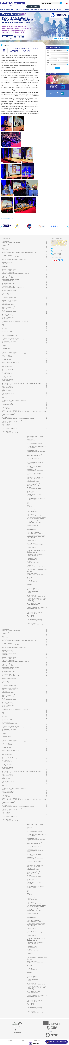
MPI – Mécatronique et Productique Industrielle (11, 336)
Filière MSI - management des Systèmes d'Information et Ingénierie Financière (18, 418)
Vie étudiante (51, 9)
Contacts (66, 9)
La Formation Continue (6, 417)
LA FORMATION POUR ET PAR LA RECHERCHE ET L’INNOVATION (14, 400)
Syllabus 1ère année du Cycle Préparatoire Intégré (12, 298)
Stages (3, 248)
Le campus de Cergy (6, 275)
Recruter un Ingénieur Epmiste (8, 403)
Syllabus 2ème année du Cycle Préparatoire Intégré (12, 277)
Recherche (25, 9)
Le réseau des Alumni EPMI (7, 255)
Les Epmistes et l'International (8, 363)
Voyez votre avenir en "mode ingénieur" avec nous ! (12, 429)
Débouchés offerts (6, 267)
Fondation (4, 345)
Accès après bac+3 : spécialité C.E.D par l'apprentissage (13, 287)
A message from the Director (8, 304)
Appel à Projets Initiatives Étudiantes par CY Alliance (12, 367)
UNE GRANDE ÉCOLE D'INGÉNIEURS (9, 290)
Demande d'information (53, 47)
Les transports (5, 253)
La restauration (5, 249)
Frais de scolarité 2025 (6, 431)
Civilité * (48, 50)
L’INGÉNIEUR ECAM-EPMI (7, 401)
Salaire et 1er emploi (6, 296)
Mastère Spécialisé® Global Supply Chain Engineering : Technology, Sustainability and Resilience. (21, 329)
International (42, 9)
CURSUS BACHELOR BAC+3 (7, 422)
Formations (9, 9)
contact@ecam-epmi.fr (57, 250)
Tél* (58, 60)
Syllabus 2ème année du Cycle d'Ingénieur (10, 279)
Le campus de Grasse (6, 365)
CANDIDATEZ (33, 6)
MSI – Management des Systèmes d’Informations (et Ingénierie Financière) (17, 339)
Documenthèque (36, 1040)
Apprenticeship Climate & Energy (8, 283)
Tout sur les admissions (7, 331)
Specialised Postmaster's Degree (9, 265)
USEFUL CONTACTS (5, 318)
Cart (3, 325)
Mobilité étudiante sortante (7, 387)
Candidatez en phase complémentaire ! (10, 428)
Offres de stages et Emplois (7, 379)
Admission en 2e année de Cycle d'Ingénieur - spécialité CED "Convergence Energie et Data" (20, 353)
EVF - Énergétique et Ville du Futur (9, 341)
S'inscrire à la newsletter (51, 65)
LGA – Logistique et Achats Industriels (9, 335)
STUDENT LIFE (5, 266)
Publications (4, 397)
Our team (4, 310)
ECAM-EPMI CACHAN (6, 424)
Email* (48, 62)
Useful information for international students (11, 320)
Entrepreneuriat (5, 407)
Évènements (4, 398)
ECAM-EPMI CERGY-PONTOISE (8, 351)
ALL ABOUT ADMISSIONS (7, 314)
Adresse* (48, 56)
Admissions (17, 9)
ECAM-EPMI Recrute (6, 355)
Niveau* (48, 64)
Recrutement (4, 391)
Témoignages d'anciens (7, 374)
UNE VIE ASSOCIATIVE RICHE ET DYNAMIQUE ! (11, 410)
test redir (4, 377)
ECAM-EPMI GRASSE (6, 425)
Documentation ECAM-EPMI (7, 344)
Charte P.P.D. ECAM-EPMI (7, 356)
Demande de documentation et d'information (11, 242)
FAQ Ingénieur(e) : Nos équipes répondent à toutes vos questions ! (15, 321)
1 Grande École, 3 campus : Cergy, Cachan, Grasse (11, 413)
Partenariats (4, 394)
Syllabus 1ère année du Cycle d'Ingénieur (10, 300)
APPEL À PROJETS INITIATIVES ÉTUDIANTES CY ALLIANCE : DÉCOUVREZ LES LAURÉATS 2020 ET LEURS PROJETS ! (24, 411)
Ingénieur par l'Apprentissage (8, 272)
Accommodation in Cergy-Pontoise (9, 315)
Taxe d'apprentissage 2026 (7, 404)
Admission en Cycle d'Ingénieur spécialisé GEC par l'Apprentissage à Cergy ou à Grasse (19, 252)
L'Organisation (5, 258)
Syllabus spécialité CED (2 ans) (8, 427)
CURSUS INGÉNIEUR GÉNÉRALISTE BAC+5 (10, 352)
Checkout (4, 327)
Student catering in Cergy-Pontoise (9, 311)
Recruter (4, 322)
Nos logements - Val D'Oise (7, 260)
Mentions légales (5, 241)
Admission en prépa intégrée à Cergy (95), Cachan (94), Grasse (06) (15, 273)
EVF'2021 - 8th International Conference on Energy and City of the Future (16, 420)
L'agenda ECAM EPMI (52, 74)
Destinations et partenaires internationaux (10, 362)
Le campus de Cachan (6, 359)
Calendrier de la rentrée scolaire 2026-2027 (54, 86)
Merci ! (3, 346)
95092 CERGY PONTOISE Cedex (59, 248)
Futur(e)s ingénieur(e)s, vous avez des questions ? (12, 384)
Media (23, 1040)
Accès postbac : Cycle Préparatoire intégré (10, 370)
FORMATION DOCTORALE (7, 396)
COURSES (4, 282)
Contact (10, 1040)
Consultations (5, 382)
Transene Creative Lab (6, 358)
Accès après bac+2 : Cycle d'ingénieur (9, 270)
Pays (48, 60)
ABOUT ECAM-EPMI (66, 3)
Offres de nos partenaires (7, 415)
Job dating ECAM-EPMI (6, 408)
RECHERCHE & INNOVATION (7, 369)
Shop (3, 324)
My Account (4, 328)
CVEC (3, 349)
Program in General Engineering (8, 305)
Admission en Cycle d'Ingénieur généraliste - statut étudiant (14, 259)
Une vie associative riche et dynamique (10, 294)
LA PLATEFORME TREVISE (7, 376)
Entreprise (33, 9)
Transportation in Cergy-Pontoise (8, 317)
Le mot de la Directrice (6, 289)
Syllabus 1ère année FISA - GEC (8, 301)
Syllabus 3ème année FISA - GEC (8, 262)
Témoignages (5, 251)
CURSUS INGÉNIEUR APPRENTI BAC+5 (9, 421)
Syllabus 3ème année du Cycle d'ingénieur (10, 263)
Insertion (59, 9)
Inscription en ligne (6, 244)
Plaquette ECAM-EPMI (6, 348)
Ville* (58, 58)
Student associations (6, 307)
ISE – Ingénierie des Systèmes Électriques (10, 338)
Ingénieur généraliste (6, 293)
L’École (2, 9)
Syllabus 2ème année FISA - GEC (8, 280)
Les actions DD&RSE (6, 334)
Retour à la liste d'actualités (7, 218)
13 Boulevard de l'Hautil (58, 247)
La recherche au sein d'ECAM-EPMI (9, 297)
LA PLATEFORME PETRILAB (7, 373)
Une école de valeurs (6, 390)
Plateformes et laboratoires (8, 366)
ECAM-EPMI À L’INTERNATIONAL (8, 414)
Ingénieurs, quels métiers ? (7, 276)
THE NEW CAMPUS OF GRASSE (8, 313)
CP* (47, 58)
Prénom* (48, 55)
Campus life (4, 284)
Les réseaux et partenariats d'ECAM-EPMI (10, 256)
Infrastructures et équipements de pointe (10, 246)
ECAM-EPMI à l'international (7, 360)
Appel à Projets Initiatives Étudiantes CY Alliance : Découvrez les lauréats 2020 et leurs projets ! (21, 383)
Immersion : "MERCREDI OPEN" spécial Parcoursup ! (12, 432)
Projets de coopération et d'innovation (10, 389)
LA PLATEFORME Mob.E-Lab (7, 372)
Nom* (48, 52)
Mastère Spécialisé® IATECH (7, 380)
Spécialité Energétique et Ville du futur (10, 308)
